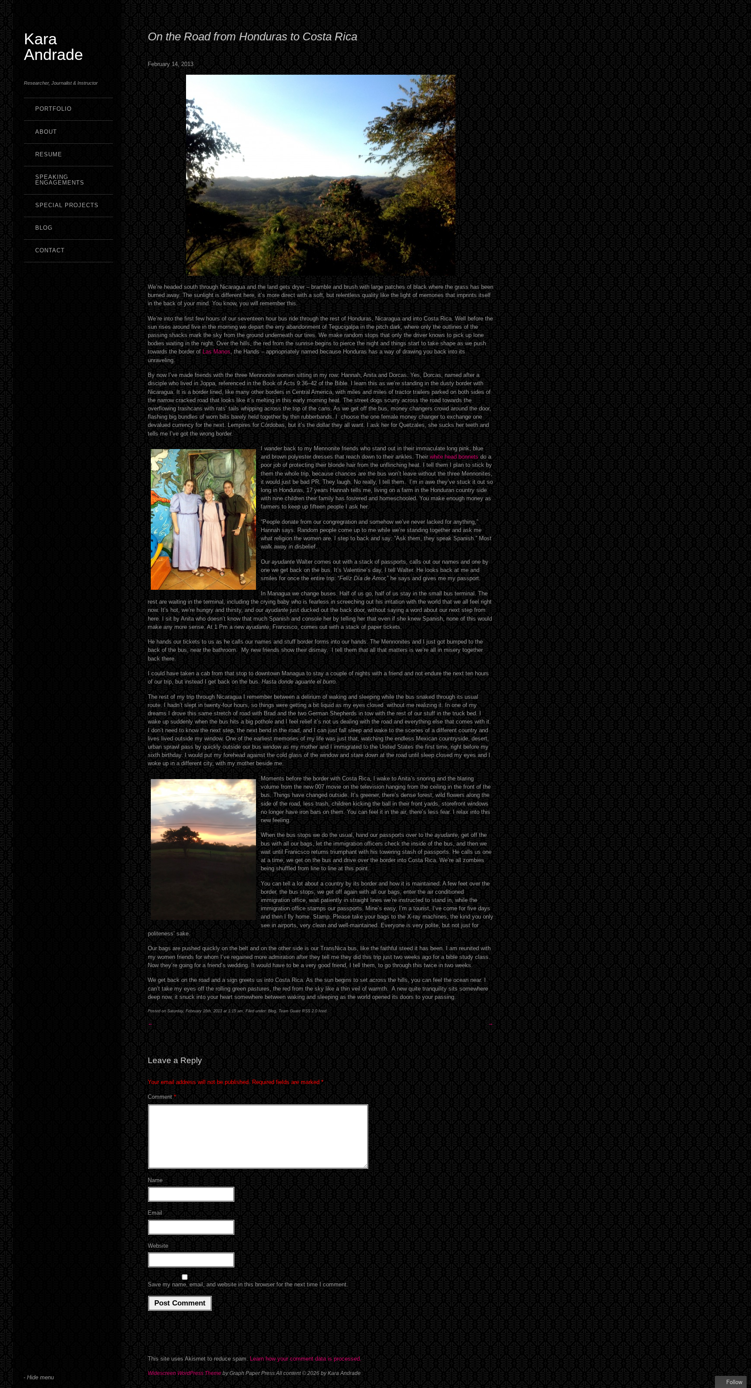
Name (155, 1180)
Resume (48, 154)
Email (155, 1213)
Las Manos (216, 351)
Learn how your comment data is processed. (306, 1358)
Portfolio (53, 109)
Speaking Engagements (59, 180)
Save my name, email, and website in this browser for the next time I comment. (248, 1284)
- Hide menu (38, 1377)
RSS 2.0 (309, 1011)
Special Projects (67, 205)
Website (158, 1246)
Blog (44, 228)
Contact (50, 250)
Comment (162, 1097)
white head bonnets (454, 456)
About (46, 132)
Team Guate (290, 1011)
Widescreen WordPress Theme (184, 1373)
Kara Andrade (53, 46)
